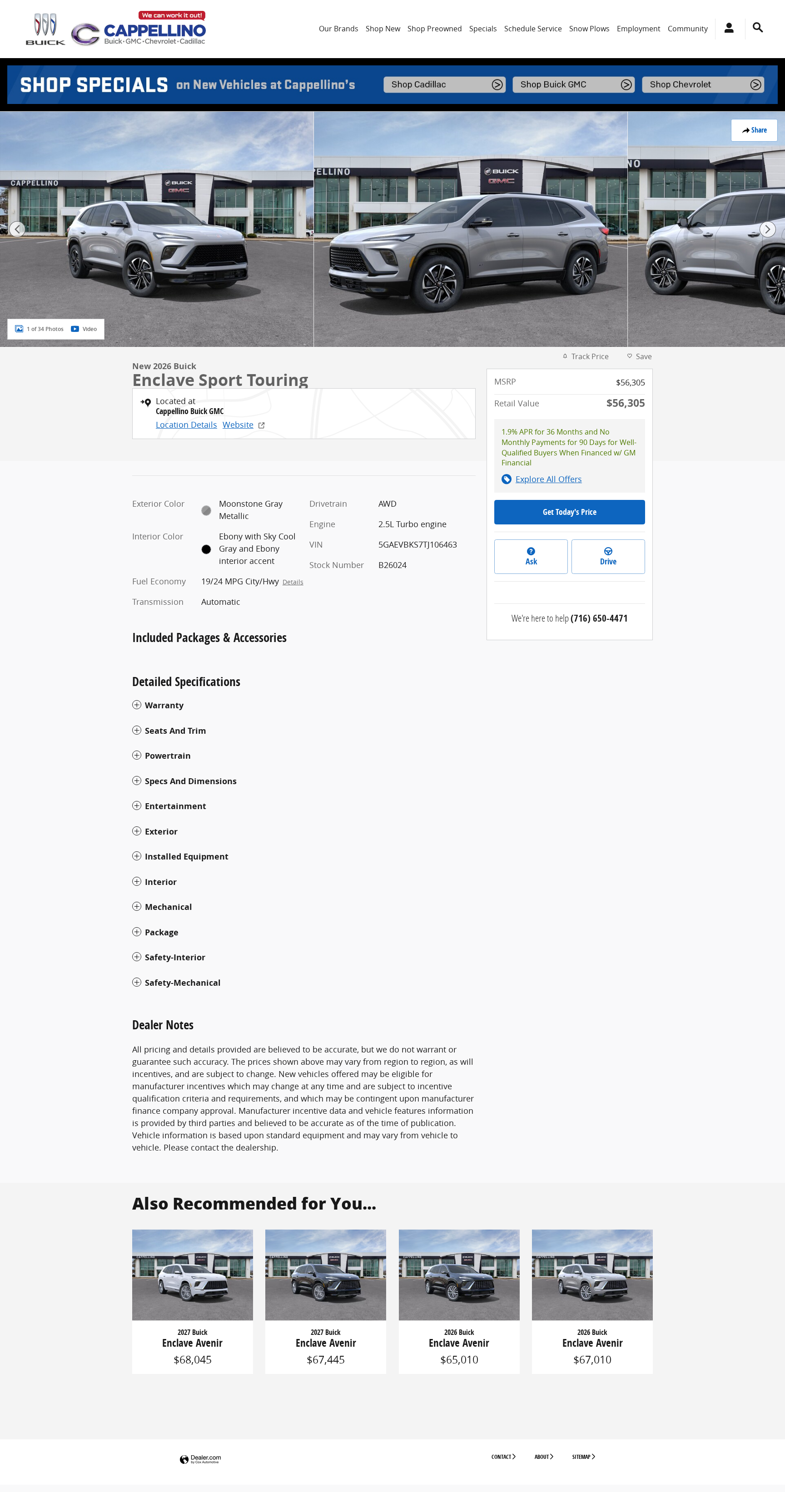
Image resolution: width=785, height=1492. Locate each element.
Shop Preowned (434, 29)
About (542, 1457)
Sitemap (581, 1457)
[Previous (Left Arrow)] (17, 229)
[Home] (46, 29)
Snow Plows (589, 29)
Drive (608, 561)
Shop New (383, 29)
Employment (639, 29)
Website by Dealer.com (200, 1460)
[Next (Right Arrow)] (768, 229)
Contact (501, 1457)
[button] (304, 705)
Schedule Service (533, 29)
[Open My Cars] (726, 29)
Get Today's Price (569, 512)
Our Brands (338, 29)
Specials (483, 29)
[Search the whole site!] (758, 27)
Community (688, 29)
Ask (531, 561)
